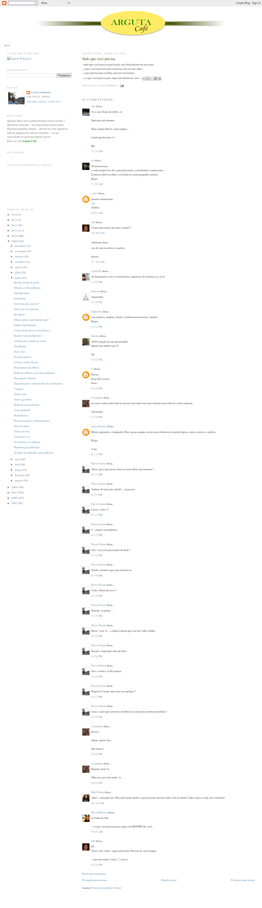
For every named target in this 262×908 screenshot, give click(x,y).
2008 (14, 487)
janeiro (19, 480)
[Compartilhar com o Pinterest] (160, 78)
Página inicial (169, 880)
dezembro (20, 246)
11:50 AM (98, 262)
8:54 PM (97, 575)
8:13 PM (97, 454)
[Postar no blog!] (148, 78)
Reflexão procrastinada (26, 405)
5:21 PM (97, 326)
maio (18, 459)
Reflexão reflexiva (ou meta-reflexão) (34, 373)
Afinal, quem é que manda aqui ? (32, 319)
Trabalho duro (21, 293)
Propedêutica (21, 415)
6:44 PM (97, 388)
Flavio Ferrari (98, 463)
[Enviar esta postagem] (121, 86)
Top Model (20, 346)
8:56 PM (97, 656)
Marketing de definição (27, 447)
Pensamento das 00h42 (26, 367)
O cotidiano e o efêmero (27, 442)
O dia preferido (22, 410)
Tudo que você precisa (98, 58)
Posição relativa (23, 357)
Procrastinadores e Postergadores (32, 421)
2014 (14, 214)
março (18, 470)
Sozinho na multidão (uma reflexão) (33, 452)
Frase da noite (21, 426)
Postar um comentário (94, 873)
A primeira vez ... (23, 436)
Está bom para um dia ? (27, 304)
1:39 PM (97, 282)
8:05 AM (97, 213)
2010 (14, 236)
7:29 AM (97, 184)
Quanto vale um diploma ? (28, 335)
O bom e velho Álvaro (26, 362)
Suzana (95, 336)
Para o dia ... (20, 351)
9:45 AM (97, 832)
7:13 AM (97, 151)
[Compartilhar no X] (152, 78)
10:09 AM (98, 233)
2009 (14, 241)
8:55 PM (97, 596)
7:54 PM (97, 417)
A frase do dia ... (23, 431)
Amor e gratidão (23, 399)
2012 (14, 225)
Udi (93, 222)
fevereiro (20, 475)
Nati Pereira (97, 792)
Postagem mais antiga (243, 880)
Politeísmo (20, 298)
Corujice (19, 389)
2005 (14, 503)
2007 (14, 492)
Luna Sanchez (99, 426)
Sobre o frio (20, 394)
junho (18, 278)
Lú (92, 160)
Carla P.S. (96, 271)
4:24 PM (97, 302)
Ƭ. (92, 369)
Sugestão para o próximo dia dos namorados (38, 383)
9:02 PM (97, 783)
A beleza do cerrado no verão (30, 341)
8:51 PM (97, 474)
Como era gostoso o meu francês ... (33, 330)
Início (7, 45)
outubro (19, 256)
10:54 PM (97, 803)
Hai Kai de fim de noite (26, 282)
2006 (14, 498)
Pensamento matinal (25, 378)
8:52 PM (97, 535)
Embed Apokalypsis (25, 325)
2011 (14, 230)
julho (18, 272)
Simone (95, 291)
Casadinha (97, 397)
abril (17, 464)
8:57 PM (97, 697)
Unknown (96, 311)
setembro (20, 262)
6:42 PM (97, 359)
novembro (21, 251)
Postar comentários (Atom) (106, 888)
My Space (19, 314)
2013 (14, 220)
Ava (93, 106)
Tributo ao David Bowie (27, 288)
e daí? (94, 193)
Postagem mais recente (94, 880)
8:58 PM (97, 717)
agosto (19, 267)
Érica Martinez (99, 812)
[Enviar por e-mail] (144, 78)
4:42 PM (97, 864)
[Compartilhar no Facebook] (156, 78)
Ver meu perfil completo (44, 102)
